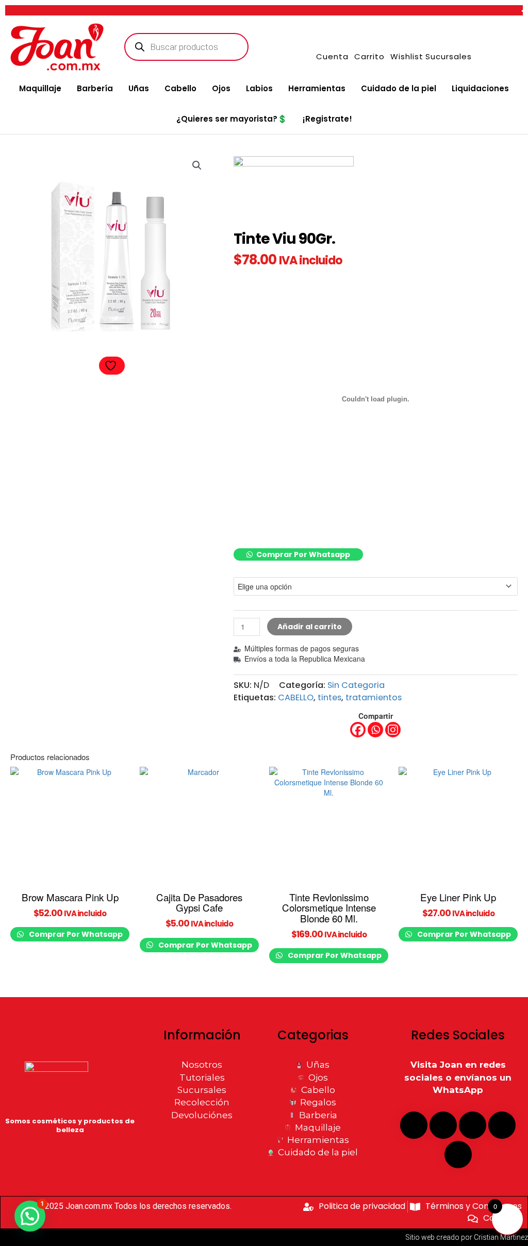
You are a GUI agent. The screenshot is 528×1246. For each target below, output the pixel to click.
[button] (197, 165)
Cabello (180, 88)
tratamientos (373, 697)
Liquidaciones (480, 88)
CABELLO (296, 697)
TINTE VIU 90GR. (255, 566)
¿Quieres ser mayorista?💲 (231, 118)
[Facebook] (358, 729)
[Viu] (294, 193)
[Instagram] (393, 729)
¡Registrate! (327, 118)
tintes (329, 697)
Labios (259, 88)
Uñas (138, 88)
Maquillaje (40, 88)
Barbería (95, 88)
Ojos (221, 88)
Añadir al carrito (309, 626)
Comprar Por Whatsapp (303, 554)
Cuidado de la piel (398, 88)
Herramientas (316, 88)
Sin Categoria (356, 685)
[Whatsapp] (375, 729)
